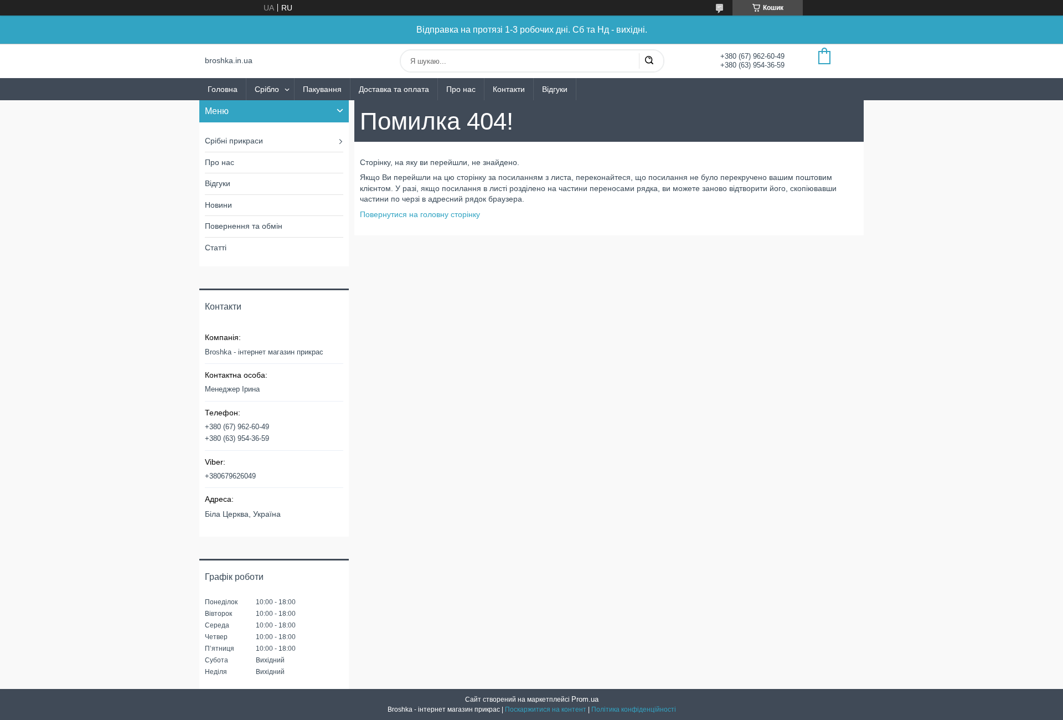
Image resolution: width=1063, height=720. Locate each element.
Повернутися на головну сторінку (420, 214)
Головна (223, 89)
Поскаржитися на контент (545, 709)
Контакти (509, 89)
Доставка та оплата (394, 89)
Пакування (322, 89)
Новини (218, 204)
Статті (215, 247)
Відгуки (554, 89)
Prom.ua (584, 699)
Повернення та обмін (243, 226)
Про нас (461, 89)
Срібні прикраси (234, 140)
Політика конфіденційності (633, 709)
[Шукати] (649, 61)
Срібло (267, 89)
